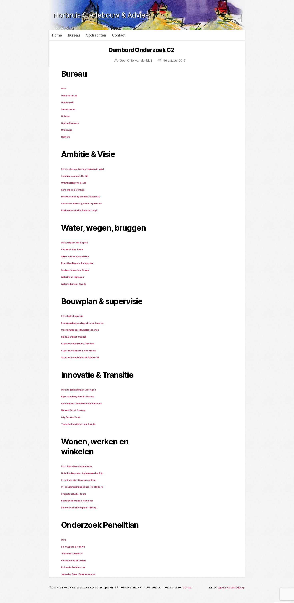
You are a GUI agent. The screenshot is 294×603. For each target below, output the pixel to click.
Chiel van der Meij (139, 60)
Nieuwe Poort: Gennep (73, 410)
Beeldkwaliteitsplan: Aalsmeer (77, 500)
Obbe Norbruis (69, 95)
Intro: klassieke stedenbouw (76, 466)
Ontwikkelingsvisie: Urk (73, 182)
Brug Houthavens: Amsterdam (77, 263)
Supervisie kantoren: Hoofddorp (78, 350)
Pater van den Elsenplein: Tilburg (78, 507)
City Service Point (70, 417)
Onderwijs (66, 130)
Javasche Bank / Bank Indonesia (78, 574)
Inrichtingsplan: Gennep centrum (78, 480)
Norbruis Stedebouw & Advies (101, 15)
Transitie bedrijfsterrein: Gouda (78, 424)
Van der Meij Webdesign (231, 587)
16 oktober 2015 (174, 60)
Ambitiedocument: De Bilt (74, 176)
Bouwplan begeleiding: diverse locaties (82, 323)
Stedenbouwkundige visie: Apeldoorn (81, 203)
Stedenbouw (68, 109)
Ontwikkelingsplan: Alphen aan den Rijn (82, 473)
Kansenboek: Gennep (72, 189)
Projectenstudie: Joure (73, 493)
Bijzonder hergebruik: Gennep (77, 396)
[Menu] (282, 301)
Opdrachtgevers (70, 123)
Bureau (74, 35)
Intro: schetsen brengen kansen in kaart (82, 169)
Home (57, 35)
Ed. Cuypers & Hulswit (73, 546)
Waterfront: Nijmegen (72, 277)
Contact (119, 35)
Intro (63, 88)
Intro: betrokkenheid (72, 316)
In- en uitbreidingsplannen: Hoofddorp (82, 486)
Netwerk (65, 136)
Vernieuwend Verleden (73, 560)
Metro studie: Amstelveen (75, 256)
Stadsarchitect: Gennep (73, 336)
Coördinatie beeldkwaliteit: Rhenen (80, 329)
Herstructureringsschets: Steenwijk (80, 196)
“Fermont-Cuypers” (72, 553)
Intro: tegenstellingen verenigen (78, 389)
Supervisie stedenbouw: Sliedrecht (80, 357)
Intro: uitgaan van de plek (74, 242)
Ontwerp (65, 116)
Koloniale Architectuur (73, 567)
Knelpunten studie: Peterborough (79, 210)
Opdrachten (96, 35)
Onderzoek (67, 102)
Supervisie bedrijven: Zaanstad (77, 343)
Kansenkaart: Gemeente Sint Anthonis (81, 403)
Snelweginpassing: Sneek (75, 270)
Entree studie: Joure (72, 249)
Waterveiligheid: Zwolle (73, 284)
